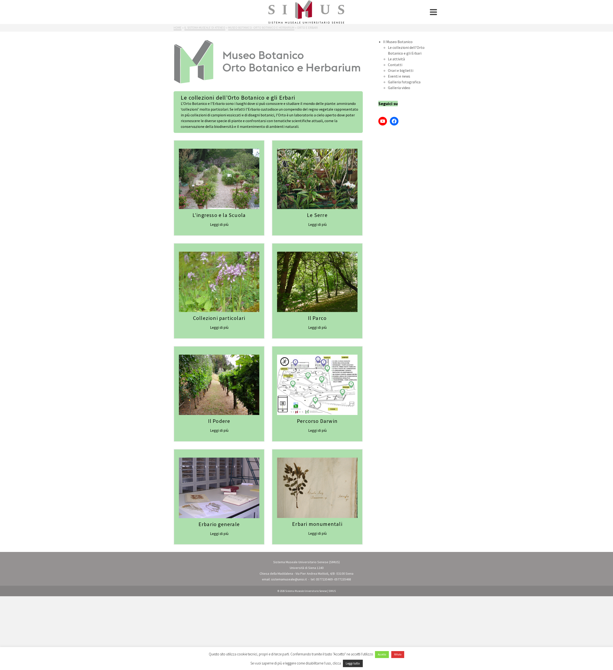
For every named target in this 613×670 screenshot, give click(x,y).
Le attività (396, 59)
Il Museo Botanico (398, 41)
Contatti (395, 64)
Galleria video (399, 87)
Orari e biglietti (400, 70)
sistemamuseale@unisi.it (289, 579)
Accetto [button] (382, 654)
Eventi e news (399, 76)
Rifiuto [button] (397, 654)
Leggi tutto (353, 663)
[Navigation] (433, 12)
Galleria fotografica (404, 81)
